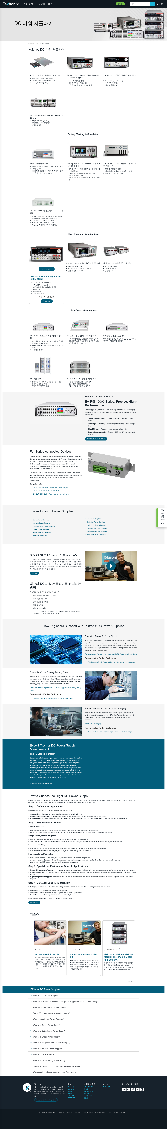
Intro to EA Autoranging (93, 724)
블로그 (86, 1098)
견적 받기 (120, 4)
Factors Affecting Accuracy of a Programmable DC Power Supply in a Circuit (111, 654)
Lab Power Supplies (94, 519)
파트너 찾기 (106, 1087)
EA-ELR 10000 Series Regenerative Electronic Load (51, 494)
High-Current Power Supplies (97, 528)
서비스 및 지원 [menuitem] (41, 4)
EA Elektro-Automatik (72, 1096)
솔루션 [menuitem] (31, 4)
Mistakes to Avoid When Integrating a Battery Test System (52, 698)
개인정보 (69, 1112)
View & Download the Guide (41, 783)
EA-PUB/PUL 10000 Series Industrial (46, 491)
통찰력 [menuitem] (49, 4)
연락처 (86, 1089)
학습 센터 (87, 1093)
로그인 (157, 4)
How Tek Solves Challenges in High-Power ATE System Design (110, 732)
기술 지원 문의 (88, 1091)
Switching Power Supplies (96, 522)
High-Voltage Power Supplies (97, 531)
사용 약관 (78, 1112)
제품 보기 (48, 301)
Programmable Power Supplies (44, 526)
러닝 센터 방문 (132, 981)
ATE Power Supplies (40, 535)
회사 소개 (71, 1087)
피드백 (109, 1112)
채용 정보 (71, 1089)
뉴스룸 (70, 1091)
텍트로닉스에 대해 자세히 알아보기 (46, 1100)
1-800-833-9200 (89, 1087)
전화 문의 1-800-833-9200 (96, 1112)
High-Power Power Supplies (96, 525)
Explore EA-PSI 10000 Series (96, 439)
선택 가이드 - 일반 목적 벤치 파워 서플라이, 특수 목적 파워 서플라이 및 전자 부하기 (118, 957)
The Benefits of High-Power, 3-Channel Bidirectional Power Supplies (111, 662)
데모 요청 (34, 573)
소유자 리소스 (88, 1096)
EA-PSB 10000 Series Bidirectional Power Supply (50, 488)
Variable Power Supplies (41, 523)
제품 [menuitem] (25, 4)
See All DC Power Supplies (96, 534)
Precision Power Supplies (42, 532)
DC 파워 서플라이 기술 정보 (47, 954)
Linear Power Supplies (41, 529)
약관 (84, 1112)
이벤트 (70, 1093)
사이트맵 (61, 1112)
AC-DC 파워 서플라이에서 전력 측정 (83, 955)
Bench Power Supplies (41, 520)
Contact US (34, 902)
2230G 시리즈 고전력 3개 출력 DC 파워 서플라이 (46, 277)
